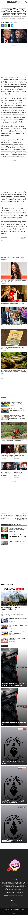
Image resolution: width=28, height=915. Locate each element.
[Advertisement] (14, 60)
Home (2, 6)
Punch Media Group (21, 882)
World (6, 6)
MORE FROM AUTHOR (17, 524)
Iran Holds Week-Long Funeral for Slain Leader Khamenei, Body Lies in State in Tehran (17, 536)
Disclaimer (22, 909)
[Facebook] (2, 25)
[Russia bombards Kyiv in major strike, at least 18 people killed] (4, 543)
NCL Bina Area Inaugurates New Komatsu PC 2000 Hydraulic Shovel (7, 517)
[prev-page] (2, 548)
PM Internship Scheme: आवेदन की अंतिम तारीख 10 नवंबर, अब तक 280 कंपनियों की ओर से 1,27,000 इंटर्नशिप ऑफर (20, 517)
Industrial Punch (6, 22)
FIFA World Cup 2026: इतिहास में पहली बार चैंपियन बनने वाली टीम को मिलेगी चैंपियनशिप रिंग (18, 530)
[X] (9, 25)
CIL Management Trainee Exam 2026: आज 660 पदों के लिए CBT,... (13, 608)
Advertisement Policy (15, 909)
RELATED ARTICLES (6, 524)
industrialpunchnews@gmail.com (16, 895)
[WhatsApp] (5, 25)
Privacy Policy (6, 909)
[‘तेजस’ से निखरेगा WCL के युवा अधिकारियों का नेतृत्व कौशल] (4, 627)
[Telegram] (12, 25)
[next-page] (4, 548)
